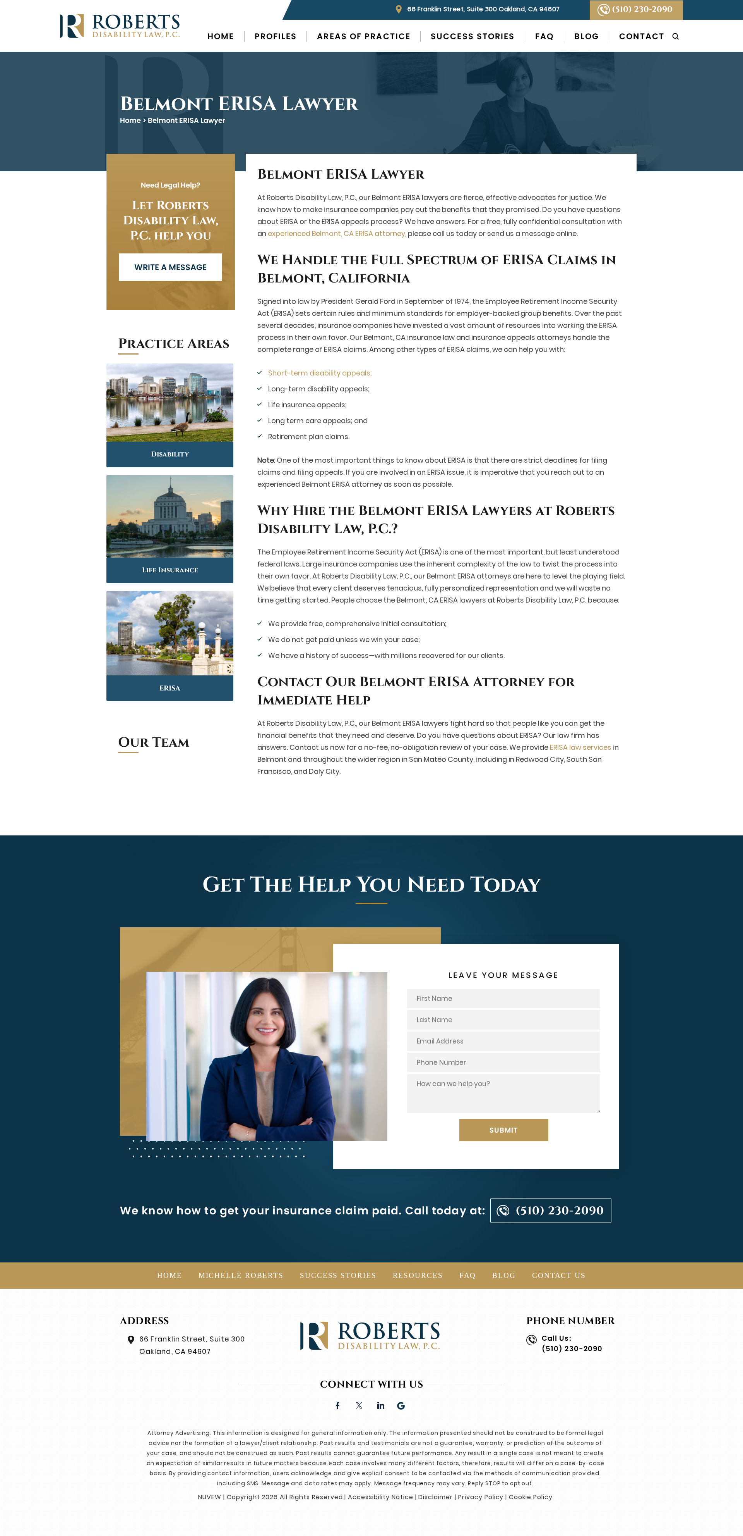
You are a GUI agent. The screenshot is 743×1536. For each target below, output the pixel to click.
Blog (586, 36)
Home (220, 36)
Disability (170, 454)
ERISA (169, 688)
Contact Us (559, 1275)
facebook (337, 1405)
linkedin (380, 1405)
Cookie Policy (530, 1497)
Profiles (276, 36)
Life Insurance (170, 570)
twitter (359, 1405)
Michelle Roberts (241, 1275)
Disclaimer (435, 1497)
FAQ (544, 36)
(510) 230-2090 (642, 9)
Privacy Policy (480, 1497)
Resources (418, 1275)
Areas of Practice (364, 36)
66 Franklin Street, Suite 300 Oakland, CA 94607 (483, 9)
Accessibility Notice (380, 1497)
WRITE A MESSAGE (170, 267)
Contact (641, 36)
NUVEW (209, 1497)
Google (401, 1405)
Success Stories (473, 36)
